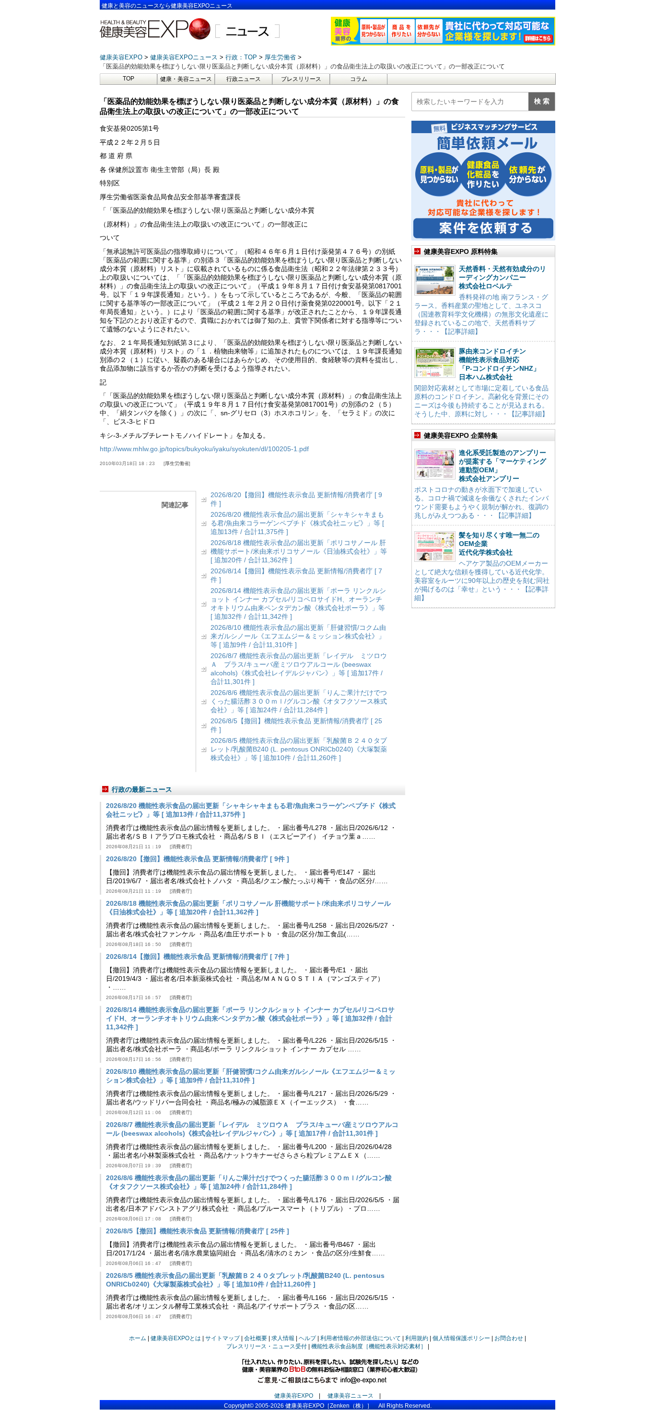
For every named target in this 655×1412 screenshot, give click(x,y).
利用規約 (416, 1338)
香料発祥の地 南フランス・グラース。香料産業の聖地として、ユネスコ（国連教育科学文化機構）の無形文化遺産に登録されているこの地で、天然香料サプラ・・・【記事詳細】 (481, 314)
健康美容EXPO (293, 1395)
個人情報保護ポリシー (461, 1338)
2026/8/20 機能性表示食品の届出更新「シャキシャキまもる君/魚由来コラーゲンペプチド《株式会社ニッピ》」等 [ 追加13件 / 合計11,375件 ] (297, 523)
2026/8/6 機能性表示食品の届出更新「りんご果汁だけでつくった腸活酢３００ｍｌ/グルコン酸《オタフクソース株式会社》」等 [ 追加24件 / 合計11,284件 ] (299, 701)
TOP (128, 78)
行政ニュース (243, 79)
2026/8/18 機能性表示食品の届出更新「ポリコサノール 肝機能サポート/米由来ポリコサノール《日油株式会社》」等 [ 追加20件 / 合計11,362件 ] (299, 551)
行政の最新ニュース (142, 789)
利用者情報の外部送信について (360, 1338)
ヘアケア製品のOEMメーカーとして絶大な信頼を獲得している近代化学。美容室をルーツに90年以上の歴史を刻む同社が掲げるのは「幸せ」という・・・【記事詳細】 (482, 580)
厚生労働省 (177, 463)
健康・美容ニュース (186, 79)
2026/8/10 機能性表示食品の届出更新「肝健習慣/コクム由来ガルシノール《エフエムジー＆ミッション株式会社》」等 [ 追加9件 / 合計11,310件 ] (298, 636)
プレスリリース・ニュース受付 (266, 1346)
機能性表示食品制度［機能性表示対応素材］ (368, 1346)
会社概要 (255, 1338)
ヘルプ (307, 1338)
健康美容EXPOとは (176, 1338)
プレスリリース (301, 79)
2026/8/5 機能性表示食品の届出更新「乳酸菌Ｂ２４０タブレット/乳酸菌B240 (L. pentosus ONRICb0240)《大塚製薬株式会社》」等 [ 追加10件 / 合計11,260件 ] (299, 749)
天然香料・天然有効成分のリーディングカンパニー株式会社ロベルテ (502, 277)
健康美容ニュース (351, 1395)
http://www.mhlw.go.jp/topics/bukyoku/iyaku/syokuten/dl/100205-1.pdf (204, 449)
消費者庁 (180, 846)
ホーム (137, 1338)
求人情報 (282, 1338)
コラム (358, 79)
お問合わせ (508, 1338)
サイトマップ (222, 1338)
